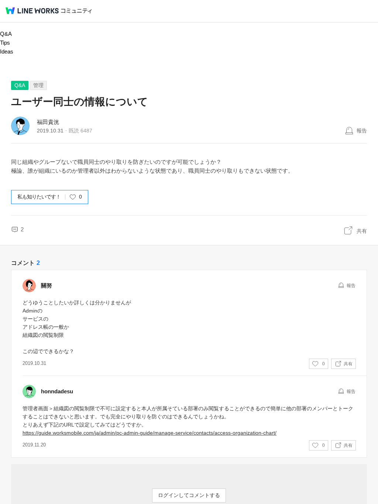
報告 (362, 131)
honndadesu (57, 391)
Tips (5, 42)
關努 (46, 285)
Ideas (6, 51)
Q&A (6, 34)
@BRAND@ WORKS (32, 10)
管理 (38, 85)
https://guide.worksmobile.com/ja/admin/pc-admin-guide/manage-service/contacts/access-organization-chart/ (149, 433)
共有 (362, 231)
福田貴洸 (48, 122)
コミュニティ (76, 11)
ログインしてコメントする (189, 495)
